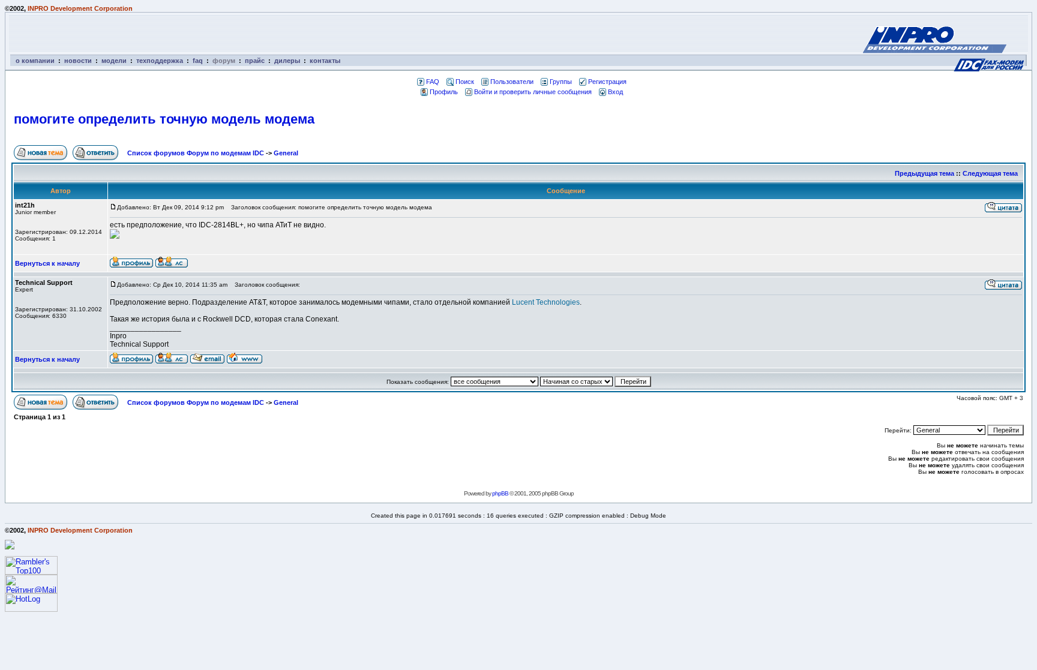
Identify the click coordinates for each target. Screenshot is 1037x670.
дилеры (287, 60)
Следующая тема (990, 173)
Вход (615, 91)
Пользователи (512, 81)
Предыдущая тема (924, 173)
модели (114, 60)
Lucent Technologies (546, 302)
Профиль (444, 91)
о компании (35, 60)
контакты (325, 60)
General (286, 153)
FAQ (432, 81)
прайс (255, 60)
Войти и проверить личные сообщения (533, 91)
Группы (561, 81)
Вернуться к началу (47, 263)
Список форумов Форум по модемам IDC (195, 153)
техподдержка (159, 60)
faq (198, 60)
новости (78, 60)
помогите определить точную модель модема (164, 119)
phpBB (500, 493)
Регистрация (607, 81)
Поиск (464, 81)
